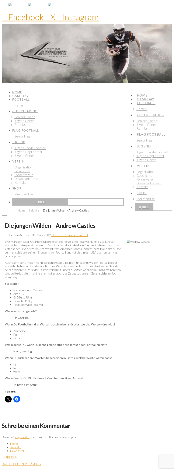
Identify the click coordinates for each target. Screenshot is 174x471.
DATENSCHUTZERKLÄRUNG (21, 464)
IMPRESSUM (10, 457)
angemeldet (22, 437)
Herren (57, 235)
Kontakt (15, 447)
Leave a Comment (76, 235)
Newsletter (17, 451)
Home (14, 443)
